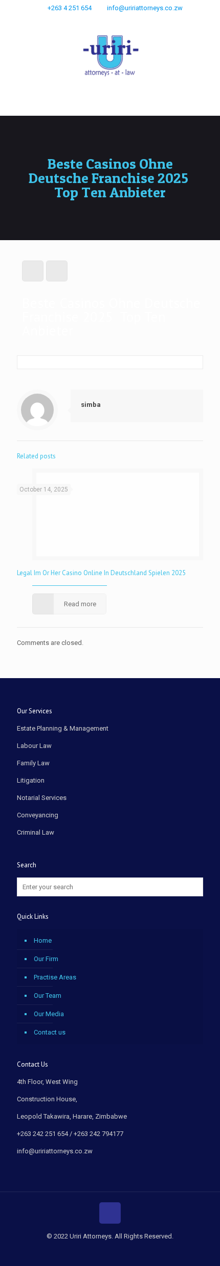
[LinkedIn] (130, 20)
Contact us (49, 1032)
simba (91, 404)
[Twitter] (117, 20)
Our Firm (46, 959)
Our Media (49, 1014)
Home (43, 940)
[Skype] (90, 20)
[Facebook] (103, 20)
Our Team (47, 995)
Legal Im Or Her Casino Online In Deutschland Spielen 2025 (101, 573)
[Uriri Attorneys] (110, 57)
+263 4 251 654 (70, 8)
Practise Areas (55, 977)
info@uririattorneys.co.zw (145, 8)
